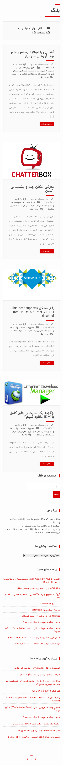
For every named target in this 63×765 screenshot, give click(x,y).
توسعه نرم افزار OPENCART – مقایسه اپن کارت (37, 643)
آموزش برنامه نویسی (25, 67)
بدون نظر (44, 77)
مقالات (31, 74)
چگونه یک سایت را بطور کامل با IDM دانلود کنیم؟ (32, 415)
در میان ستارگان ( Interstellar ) (45, 609)
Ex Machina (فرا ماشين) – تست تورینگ (41, 616)
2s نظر (24, 434)
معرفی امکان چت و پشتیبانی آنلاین (32, 189)
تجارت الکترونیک (46, 70)
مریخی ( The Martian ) (49, 603)
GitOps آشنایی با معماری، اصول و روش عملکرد (38, 588)
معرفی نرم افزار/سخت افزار (23, 205)
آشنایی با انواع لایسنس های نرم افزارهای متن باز (32, 54)
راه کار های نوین (35, 431)
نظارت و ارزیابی (19, 74)
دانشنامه (32, 70)
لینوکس (23, 70)
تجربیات (30, 327)
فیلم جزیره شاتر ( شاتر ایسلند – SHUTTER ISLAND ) (34, 637)
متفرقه (40, 205)
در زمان (45, 691)
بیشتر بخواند (46, 124)
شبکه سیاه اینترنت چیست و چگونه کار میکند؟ (37, 674)
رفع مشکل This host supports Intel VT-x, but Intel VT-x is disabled (32, 312)
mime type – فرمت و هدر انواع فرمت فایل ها (39, 730)
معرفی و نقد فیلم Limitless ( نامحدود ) (41, 622)
